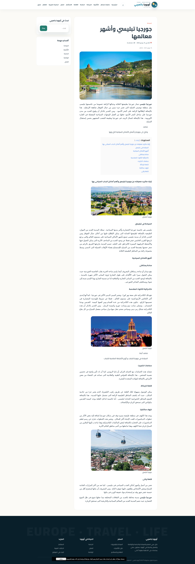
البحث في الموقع (58, 552)
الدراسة (82, 4)
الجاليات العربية (54, 4)
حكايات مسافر (105, 4)
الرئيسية (114, 4)
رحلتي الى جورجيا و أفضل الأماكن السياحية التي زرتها (128, 132)
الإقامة (66, 57)
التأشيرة (96, 4)
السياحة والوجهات (117, 544)
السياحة (89, 4)
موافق (61, 559)
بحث (43, 28)
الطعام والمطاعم (117, 552)
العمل (62, 4)
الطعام (45, 4)
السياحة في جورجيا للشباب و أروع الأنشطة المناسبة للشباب (126, 358)
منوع (39, 4)
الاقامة (76, 4)
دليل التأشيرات (118, 548)
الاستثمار (69, 4)
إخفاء (137, 140)
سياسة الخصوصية (70, 559)
